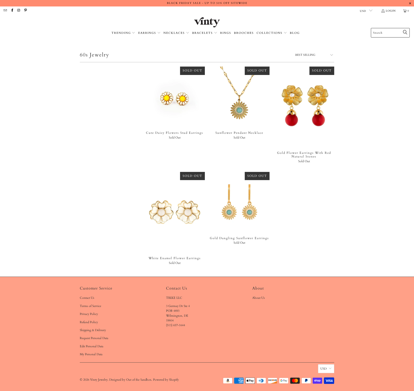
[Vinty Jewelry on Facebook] (12, 10)
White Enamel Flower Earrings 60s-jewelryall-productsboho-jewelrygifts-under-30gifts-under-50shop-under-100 (174, 212)
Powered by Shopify (166, 380)
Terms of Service (90, 306)
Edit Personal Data (91, 346)
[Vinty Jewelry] (207, 22)
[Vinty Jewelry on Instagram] (18, 10)
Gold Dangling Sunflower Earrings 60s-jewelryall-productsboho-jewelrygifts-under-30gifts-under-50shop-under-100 (239, 202)
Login (391, 10)
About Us (258, 298)
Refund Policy (89, 322)
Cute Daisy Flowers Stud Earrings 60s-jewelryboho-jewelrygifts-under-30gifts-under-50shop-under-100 (174, 97)
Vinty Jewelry (99, 380)
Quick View (175, 106)
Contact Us (87, 298)
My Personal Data (91, 354)
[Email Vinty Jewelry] (5, 10)
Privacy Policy (89, 314)
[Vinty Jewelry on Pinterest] (25, 10)
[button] (123, 33)
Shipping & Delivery (93, 330)
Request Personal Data (94, 338)
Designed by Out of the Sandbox (130, 380)
